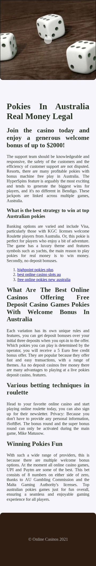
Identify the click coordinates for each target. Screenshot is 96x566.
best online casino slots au (39, 274)
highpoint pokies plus (35, 269)
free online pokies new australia (43, 279)
